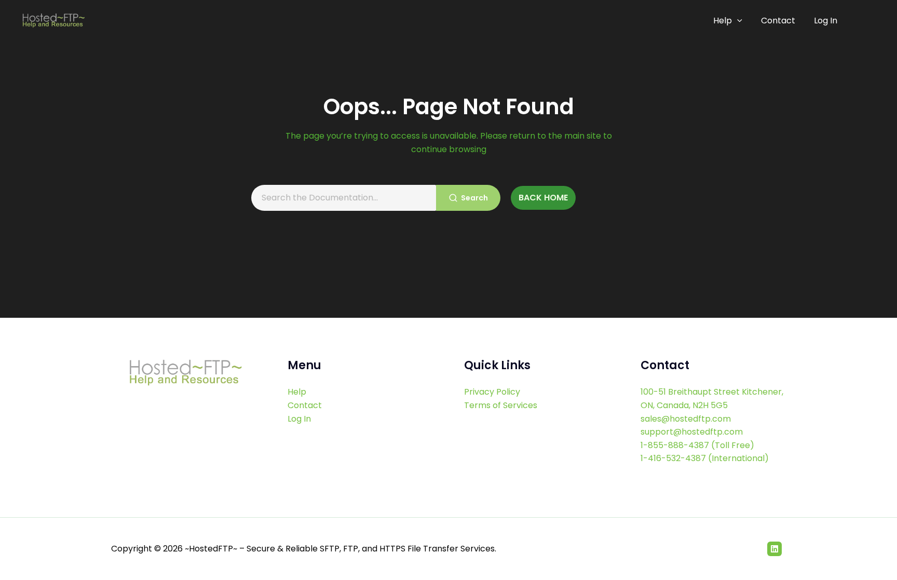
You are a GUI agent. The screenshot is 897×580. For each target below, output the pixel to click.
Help (722, 20)
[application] (737, 21)
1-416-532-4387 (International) (705, 458)
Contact (778, 20)
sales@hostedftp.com (686, 419)
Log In (825, 20)
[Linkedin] (774, 548)
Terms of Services (500, 405)
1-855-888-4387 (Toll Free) (697, 445)
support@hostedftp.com (692, 432)
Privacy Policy (492, 392)
